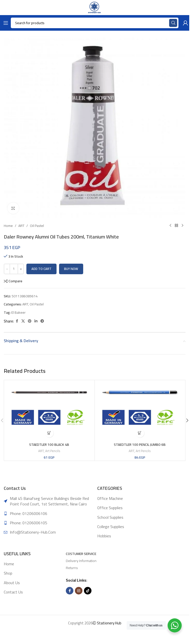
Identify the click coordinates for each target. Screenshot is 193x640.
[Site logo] (94, 7)
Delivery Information (81, 560)
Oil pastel (37, 225)
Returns (72, 568)
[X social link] (23, 321)
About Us (12, 582)
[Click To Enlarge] (13, 208)
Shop (8, 573)
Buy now (71, 269)
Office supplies (110, 507)
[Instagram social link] (78, 590)
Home (8, 225)
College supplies (110, 526)
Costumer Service (81, 553)
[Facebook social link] (17, 321)
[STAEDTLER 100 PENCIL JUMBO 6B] (140, 410)
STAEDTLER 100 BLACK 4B (49, 444)
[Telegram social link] (42, 321)
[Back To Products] (176, 226)
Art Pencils (52, 451)
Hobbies (104, 536)
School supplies (110, 517)
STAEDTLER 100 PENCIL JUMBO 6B (140, 444)
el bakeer (18, 312)
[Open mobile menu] (4, 23)
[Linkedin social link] (36, 321)
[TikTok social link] (87, 590)
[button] (49, 433)
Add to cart (41, 269)
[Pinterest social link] (29, 321)
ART (21, 225)
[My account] (184, 23)
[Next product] (182, 226)
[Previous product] (170, 226)
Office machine (110, 498)
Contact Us (13, 592)
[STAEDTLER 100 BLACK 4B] (49, 410)
